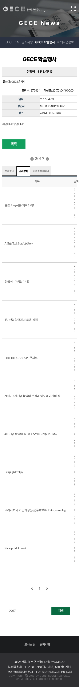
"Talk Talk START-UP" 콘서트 (20, 357)
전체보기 (9, 171)
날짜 (76, 181)
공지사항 (27, 42)
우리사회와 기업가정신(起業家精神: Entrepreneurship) (35, 510)
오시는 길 (29, 644)
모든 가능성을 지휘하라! (19, 205)
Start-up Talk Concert (15, 548)
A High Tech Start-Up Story (18, 243)
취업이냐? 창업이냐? (16, 281)
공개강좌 (23, 171)
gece (29, 9)
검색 (61, 611)
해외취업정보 (65, 42)
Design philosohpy (13, 472)
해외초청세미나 (41, 171)
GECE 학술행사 (45, 42)
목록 (14, 144)
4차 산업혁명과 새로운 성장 (21, 319)
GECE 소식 (12, 42)
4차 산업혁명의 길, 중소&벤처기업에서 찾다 (31, 434)
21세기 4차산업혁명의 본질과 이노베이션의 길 (32, 395)
